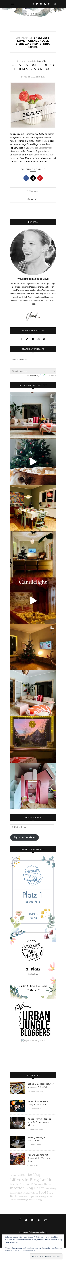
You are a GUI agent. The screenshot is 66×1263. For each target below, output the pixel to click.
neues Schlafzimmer (42, 147)
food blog (14, 1184)
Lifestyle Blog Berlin (31, 1180)
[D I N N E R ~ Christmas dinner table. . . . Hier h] (33, 508)
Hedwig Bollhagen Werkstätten (36, 1139)
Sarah (35, 199)
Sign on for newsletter (24, 837)
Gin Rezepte (29, 1197)
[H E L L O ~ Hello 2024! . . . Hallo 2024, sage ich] (33, 415)
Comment (33, 191)
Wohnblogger (41, 1196)
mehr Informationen (26, 1251)
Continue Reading (33, 169)
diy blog (26, 1184)
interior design (35, 1199)
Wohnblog (50, 1188)
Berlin (21, 1197)
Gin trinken (25, 1193)
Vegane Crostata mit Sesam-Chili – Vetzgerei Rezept (39, 1158)
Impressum (23, 1232)
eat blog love (15, 1175)
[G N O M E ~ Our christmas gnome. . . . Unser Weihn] (33, 462)
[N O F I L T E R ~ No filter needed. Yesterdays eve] (33, 739)
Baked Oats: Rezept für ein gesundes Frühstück (40, 1085)
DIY (31, 1184)
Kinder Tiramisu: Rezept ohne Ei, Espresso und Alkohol (39, 1122)
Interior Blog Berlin (27, 1187)
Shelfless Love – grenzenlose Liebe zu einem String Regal (33, 65)
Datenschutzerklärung (38, 1232)
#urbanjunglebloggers (42, 1184)
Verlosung (34, 1193)
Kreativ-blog (22, 1200)
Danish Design (15, 1193)
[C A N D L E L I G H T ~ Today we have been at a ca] (33, 600)
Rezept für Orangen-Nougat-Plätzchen (37, 1103)
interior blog (30, 1174)
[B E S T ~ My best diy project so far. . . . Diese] (33, 786)
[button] (26, 178)
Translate (51, 375)
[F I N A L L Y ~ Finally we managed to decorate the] (33, 647)
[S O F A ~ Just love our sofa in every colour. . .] (33, 693)
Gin (21, 1184)
